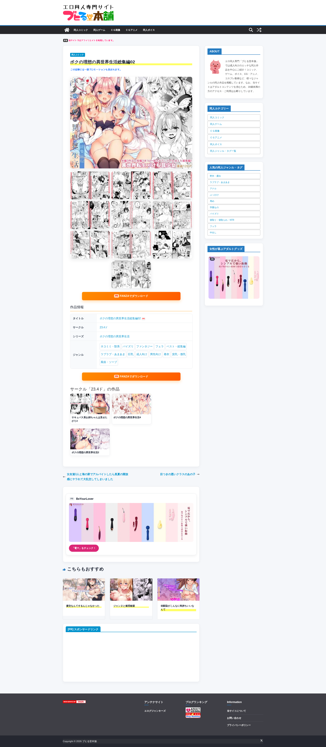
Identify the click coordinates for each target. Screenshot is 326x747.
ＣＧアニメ (132, 30)
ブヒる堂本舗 (89, 741)
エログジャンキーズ (155, 710)
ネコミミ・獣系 (110, 346)
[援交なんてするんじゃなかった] (84, 580)
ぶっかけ (214, 195)
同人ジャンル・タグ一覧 (223, 151)
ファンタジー (144, 346)
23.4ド (104, 327)
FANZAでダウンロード (134, 295)
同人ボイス (149, 30)
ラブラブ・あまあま (113, 354)
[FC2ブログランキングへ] (193, 714)
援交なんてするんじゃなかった (82, 605)
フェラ (160, 346)
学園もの (214, 207)
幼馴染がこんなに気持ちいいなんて (177, 607)
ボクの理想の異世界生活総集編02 (120, 318)
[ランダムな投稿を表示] (259, 30)
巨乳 (130, 354)
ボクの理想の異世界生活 (115, 336)
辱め (212, 201)
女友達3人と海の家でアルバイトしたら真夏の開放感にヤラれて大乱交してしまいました (97, 477)
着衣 (166, 354)
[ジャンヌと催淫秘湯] (131, 580)
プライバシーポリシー (239, 725)
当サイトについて (236, 710)
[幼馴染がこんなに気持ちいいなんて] (178, 580)
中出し (213, 232)
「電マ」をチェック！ (84, 548)
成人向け (141, 354)
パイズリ (128, 346)
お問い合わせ (234, 718)
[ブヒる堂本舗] (67, 30)
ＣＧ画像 (115, 30)
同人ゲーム (99, 30)
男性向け (155, 354)
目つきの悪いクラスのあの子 (177, 474)
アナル (213, 188)
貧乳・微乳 (179, 354)
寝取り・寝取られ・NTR (222, 220)
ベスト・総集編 (176, 346)
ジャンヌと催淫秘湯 (124, 605)
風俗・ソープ (109, 362)
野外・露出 (215, 176)
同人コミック (81, 30)
